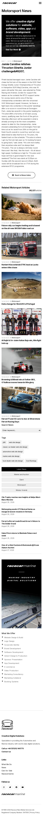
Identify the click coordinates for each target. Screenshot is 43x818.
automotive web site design (13, 452)
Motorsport (17, 61)
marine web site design (11, 456)
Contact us (6, 752)
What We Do (7, 764)
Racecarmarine (8, 774)
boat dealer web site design (13, 461)
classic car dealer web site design (15, 447)
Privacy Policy (35, 812)
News (4, 767)
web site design (14, 442)
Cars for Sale (7, 771)
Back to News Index (23, 175)
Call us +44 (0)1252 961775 (13, 748)
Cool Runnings (31, 461)
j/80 (4, 442)
